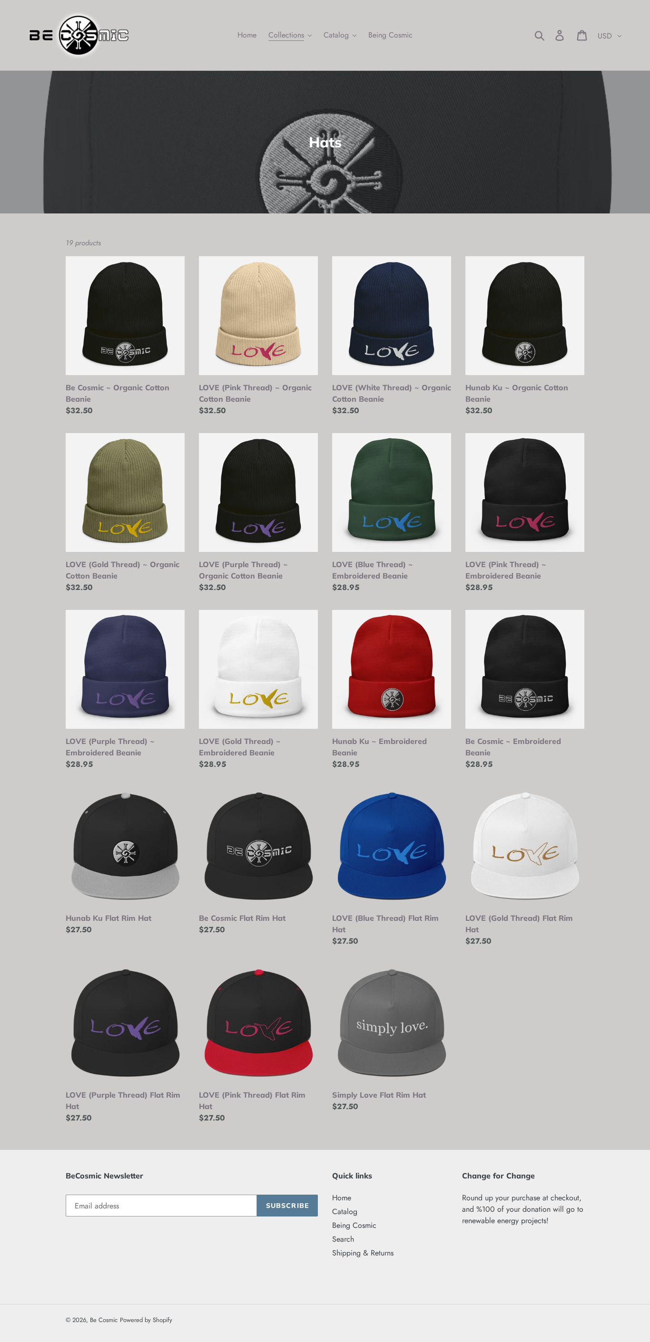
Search (343, 1239)
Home (341, 1197)
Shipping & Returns (363, 1252)
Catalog (344, 1211)
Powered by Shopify (146, 1319)
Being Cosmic (354, 1225)
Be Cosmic (104, 1319)
